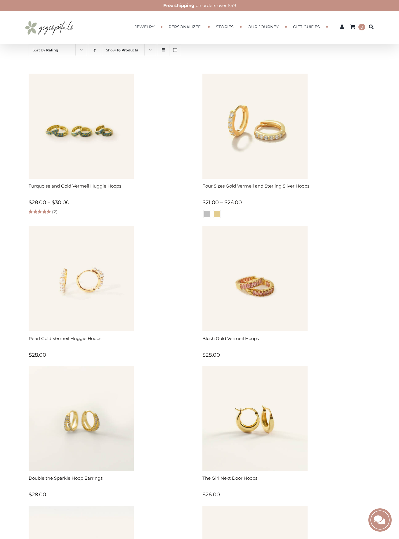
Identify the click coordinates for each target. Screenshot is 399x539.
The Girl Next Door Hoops (229, 478)
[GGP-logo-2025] (49, 18)
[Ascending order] (94, 50)
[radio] (207, 214)
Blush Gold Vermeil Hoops (230, 338)
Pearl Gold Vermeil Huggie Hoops (65, 338)
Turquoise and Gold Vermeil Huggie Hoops (75, 186)
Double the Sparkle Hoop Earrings (66, 478)
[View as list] (175, 50)
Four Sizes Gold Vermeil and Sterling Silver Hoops (255, 186)
